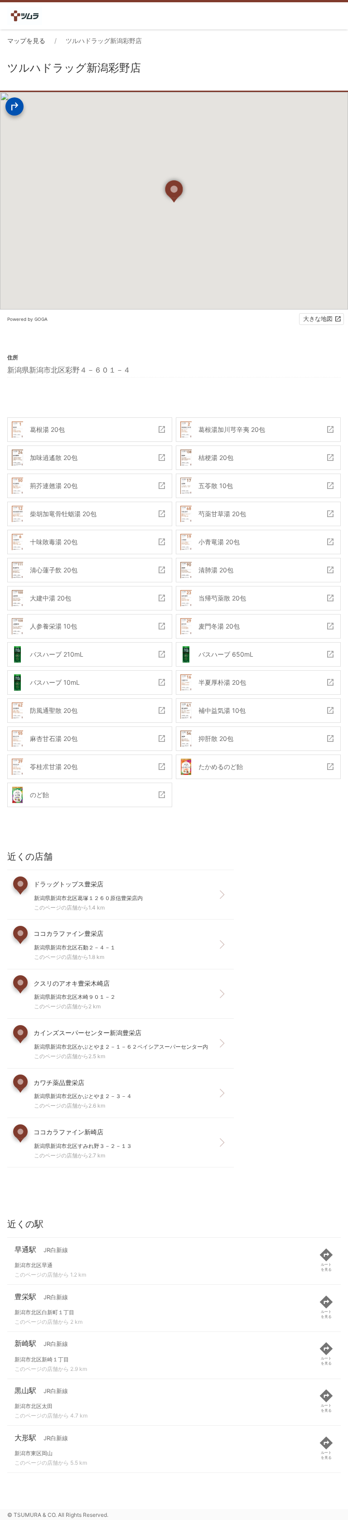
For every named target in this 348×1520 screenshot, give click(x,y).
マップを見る (26, 40)
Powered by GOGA (27, 319)
